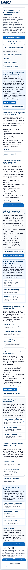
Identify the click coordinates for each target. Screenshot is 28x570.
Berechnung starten (9, 389)
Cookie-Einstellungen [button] (14, 563)
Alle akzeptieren (20, 560)
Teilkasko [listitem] (18, 54)
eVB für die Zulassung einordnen (13, 106)
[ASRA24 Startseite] (6, 2)
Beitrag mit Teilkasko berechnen (13, 205)
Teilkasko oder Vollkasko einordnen (14, 42)
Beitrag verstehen (9, 154)
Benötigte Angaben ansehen (12, 393)
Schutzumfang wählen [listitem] (10, 62)
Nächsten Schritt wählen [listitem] (11, 66)
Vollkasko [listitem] (7, 58)
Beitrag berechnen (9, 102)
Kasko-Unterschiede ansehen (12, 150)
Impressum (19, 567)
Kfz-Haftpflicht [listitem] (8, 54)
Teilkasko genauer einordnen (12, 201)
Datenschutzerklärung (11, 567)
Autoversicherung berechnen (14, 37)
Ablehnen (8, 560)
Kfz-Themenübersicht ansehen (14, 47)
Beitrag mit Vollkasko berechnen (13, 255)
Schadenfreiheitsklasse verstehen (14, 251)
